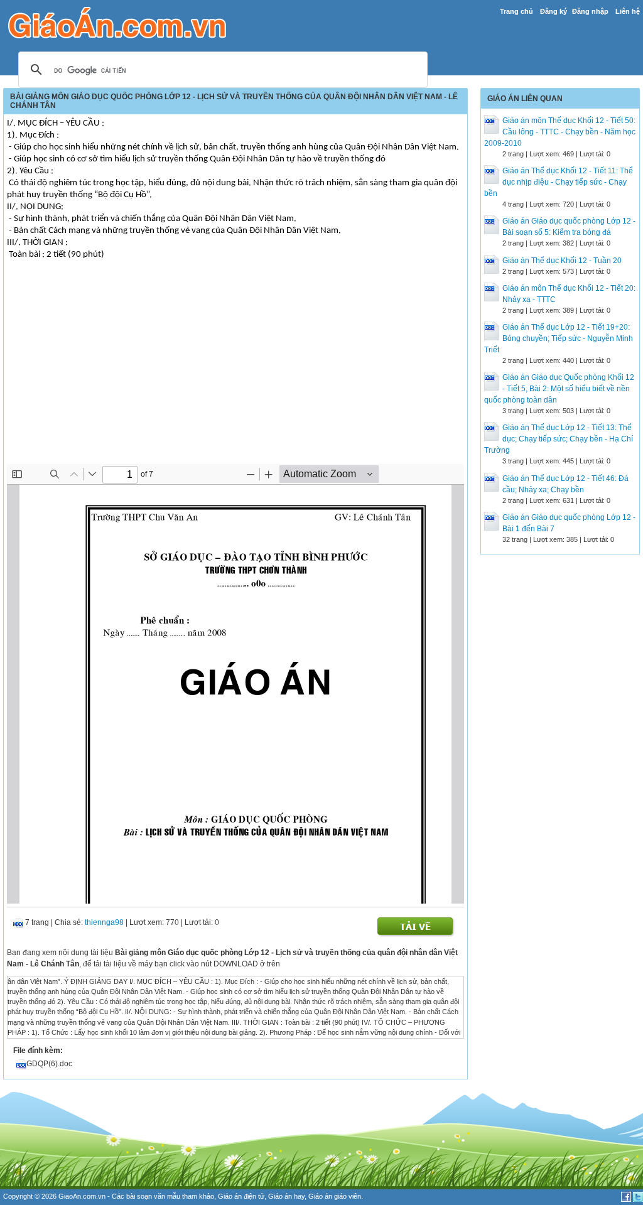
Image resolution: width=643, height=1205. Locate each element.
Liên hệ (627, 11)
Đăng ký (553, 11)
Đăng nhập (590, 11)
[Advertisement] (235, 370)
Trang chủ (516, 11)
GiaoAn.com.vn (81, 1196)
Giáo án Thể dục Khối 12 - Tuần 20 (562, 260)
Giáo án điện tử (241, 1196)
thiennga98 (104, 922)
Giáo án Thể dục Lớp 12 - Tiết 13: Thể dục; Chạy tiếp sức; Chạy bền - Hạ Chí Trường (558, 439)
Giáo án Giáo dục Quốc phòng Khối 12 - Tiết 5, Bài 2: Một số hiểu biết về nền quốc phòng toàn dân (559, 388)
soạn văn (151, 1196)
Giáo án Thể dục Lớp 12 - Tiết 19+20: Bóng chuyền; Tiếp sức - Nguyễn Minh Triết (558, 338)
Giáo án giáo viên (334, 1196)
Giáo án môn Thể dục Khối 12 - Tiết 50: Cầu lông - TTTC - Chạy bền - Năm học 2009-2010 (559, 132)
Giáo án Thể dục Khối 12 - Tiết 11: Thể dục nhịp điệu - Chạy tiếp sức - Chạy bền (558, 182)
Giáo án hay (286, 1196)
